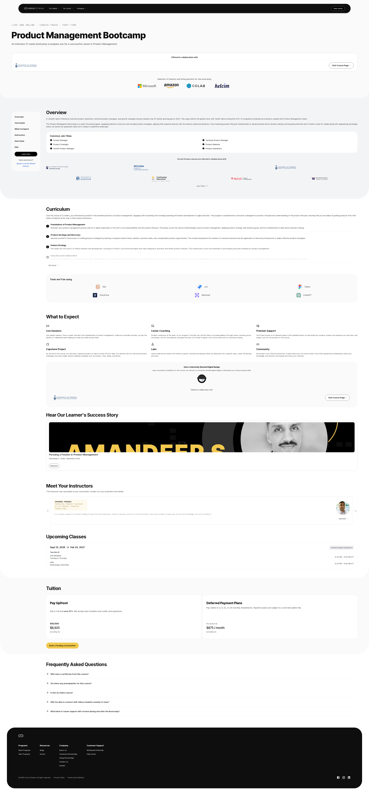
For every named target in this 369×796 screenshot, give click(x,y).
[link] (34, 8)
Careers (62, 766)
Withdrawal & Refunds (95, 750)
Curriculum (20, 123)
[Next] (355, 511)
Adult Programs (24, 750)
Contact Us (63, 762)
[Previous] (48, 511)
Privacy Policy (59, 778)
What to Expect (22, 129)
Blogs (42, 750)
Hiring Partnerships (66, 758)
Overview (19, 117)
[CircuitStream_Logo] (20, 735)
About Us (62, 750)
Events (42, 754)
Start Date (19, 141)
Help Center (91, 754)
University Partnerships (68, 754)
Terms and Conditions (76, 778)
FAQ (16, 147)
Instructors (20, 135)
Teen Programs (24, 754)
